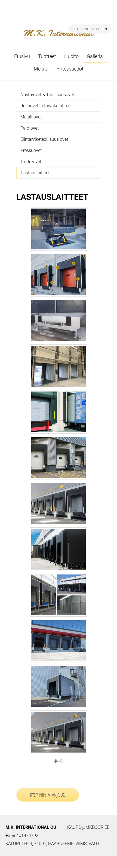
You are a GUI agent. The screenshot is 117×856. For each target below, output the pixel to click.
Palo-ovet (29, 128)
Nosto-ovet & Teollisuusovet (47, 94)
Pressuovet (31, 150)
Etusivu (22, 56)
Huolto (71, 56)
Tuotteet (47, 56)
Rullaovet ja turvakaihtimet (46, 105)
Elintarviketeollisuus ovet (44, 139)
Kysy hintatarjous (47, 794)
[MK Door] (59, 26)
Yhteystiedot (70, 69)
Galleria (95, 56)
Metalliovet (31, 117)
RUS (95, 29)
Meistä (41, 69)
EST (77, 29)
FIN (104, 29)
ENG (86, 29)
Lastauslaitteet (35, 172)
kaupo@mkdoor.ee (88, 827)
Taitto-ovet (30, 161)
